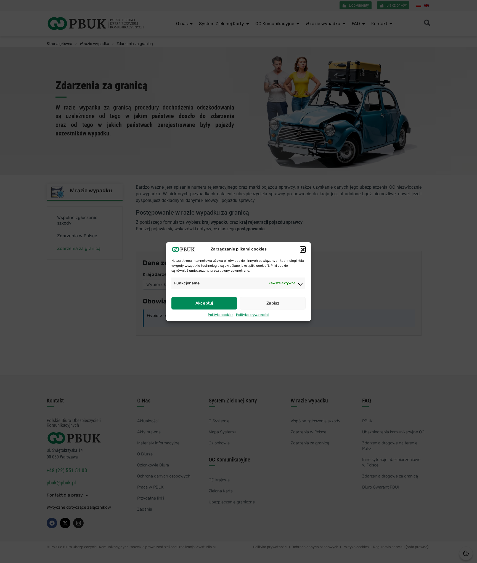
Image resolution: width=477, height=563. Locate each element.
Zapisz (272, 303)
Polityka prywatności (252, 315)
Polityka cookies (220, 315)
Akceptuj (204, 303)
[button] (303, 249)
